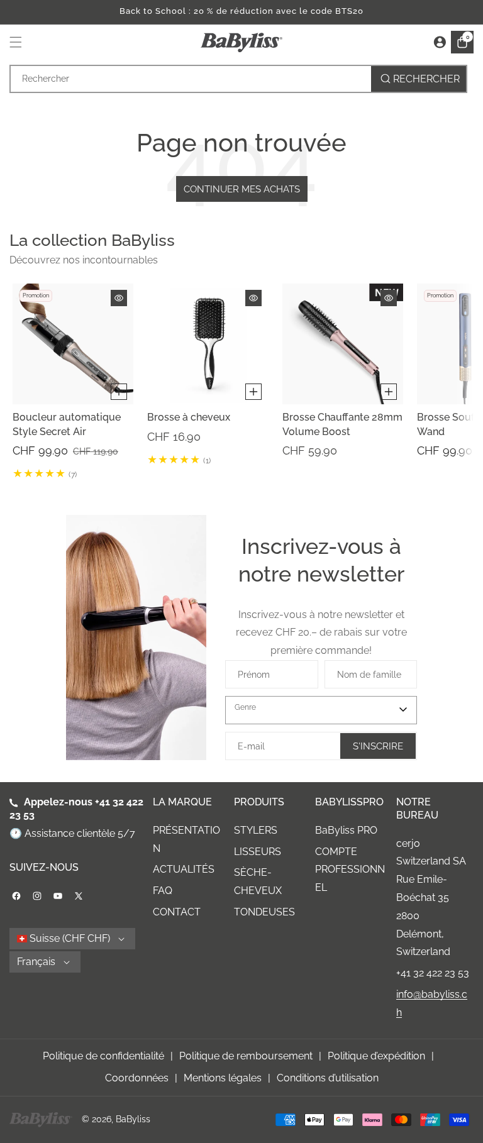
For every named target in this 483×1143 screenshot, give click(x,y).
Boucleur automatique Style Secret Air (67, 425)
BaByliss (133, 1119)
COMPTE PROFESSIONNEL (350, 870)
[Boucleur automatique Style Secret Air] (73, 344)
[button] (18, 42)
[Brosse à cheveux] (207, 344)
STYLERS (255, 830)
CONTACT (177, 912)
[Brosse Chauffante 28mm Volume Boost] (342, 344)
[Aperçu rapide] (119, 298)
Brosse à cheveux (188, 418)
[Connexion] (439, 42)
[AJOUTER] (119, 392)
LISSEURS (257, 852)
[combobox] (238, 79)
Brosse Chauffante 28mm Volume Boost (342, 425)
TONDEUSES (264, 912)
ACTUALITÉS (183, 869)
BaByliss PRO (346, 830)
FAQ (162, 891)
